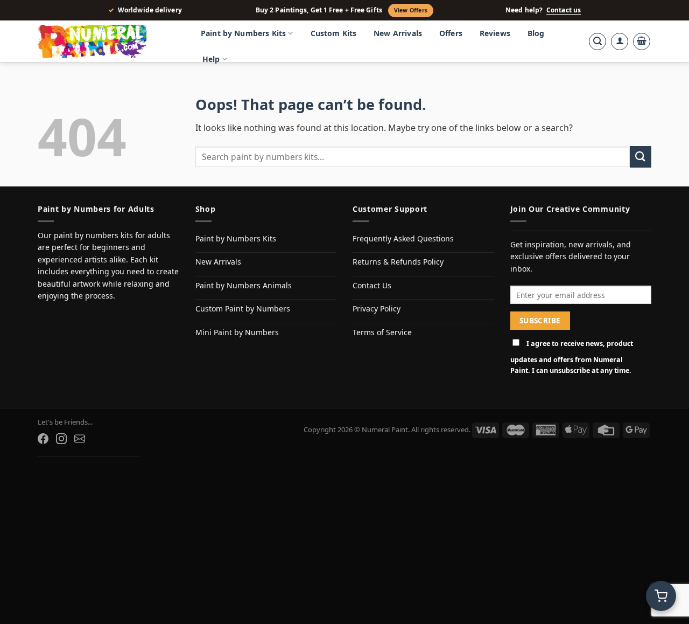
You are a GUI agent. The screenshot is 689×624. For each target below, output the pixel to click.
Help (211, 59)
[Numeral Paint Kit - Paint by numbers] (108, 41)
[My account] (619, 41)
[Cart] (641, 41)
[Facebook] (43, 438)
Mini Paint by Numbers (237, 332)
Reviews (495, 33)
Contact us (563, 10)
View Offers (410, 10)
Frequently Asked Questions (403, 238)
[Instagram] (61, 438)
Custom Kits (334, 33)
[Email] (79, 438)
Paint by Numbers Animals (243, 285)
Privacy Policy (376, 308)
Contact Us (372, 285)
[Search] (597, 41)
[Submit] (640, 156)
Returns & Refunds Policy (398, 261)
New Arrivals (398, 33)
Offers (450, 33)
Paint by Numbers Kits (243, 33)
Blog (536, 33)
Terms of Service (382, 332)
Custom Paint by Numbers (242, 308)
